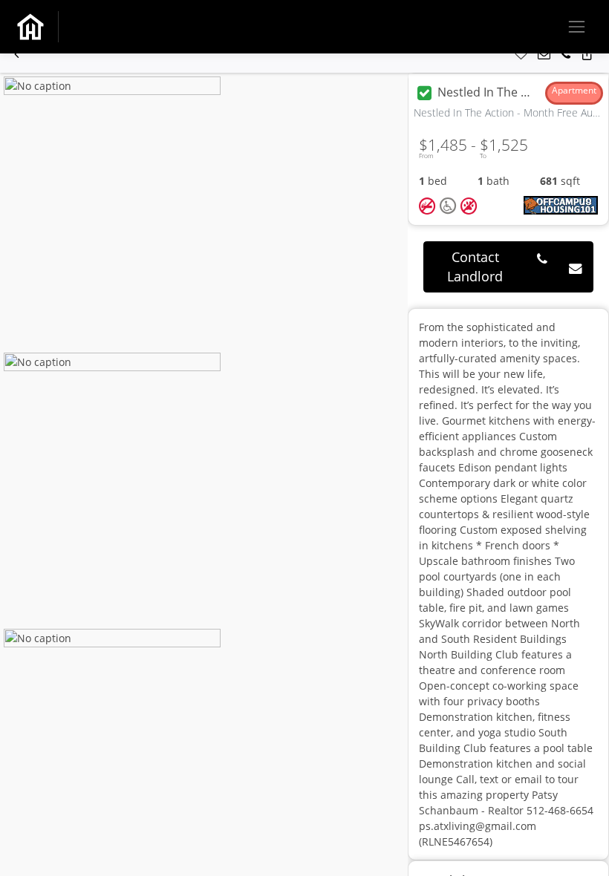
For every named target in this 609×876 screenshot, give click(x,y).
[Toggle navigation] (576, 26)
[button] (16, 54)
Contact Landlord (475, 266)
